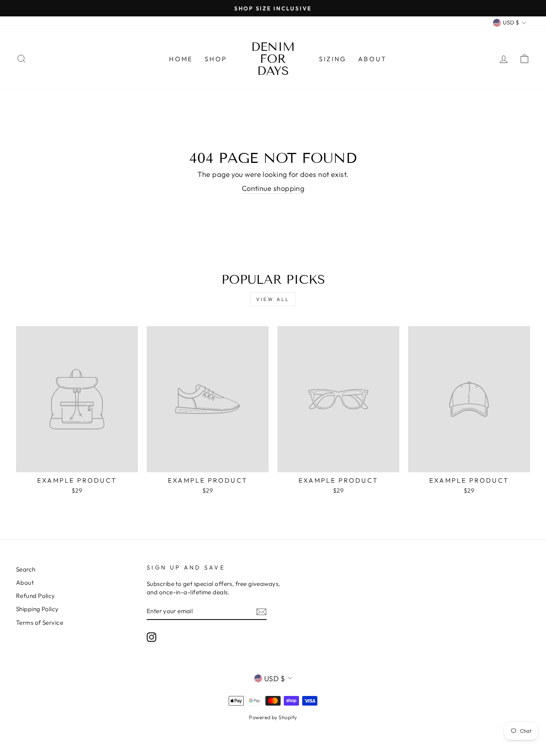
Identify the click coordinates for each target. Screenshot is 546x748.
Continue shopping (273, 188)
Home (181, 59)
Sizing (332, 59)
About (372, 59)
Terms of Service (39, 622)
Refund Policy (35, 596)
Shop (216, 59)
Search (26, 569)
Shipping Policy (37, 609)
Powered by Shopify (273, 717)
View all (273, 299)
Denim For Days (273, 59)
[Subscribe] (261, 611)
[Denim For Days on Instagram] (151, 637)
